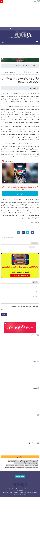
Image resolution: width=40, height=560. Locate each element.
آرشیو (10, 29)
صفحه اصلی (34, 66)
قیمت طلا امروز (10, 465)
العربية (34, 29)
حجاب (32, 247)
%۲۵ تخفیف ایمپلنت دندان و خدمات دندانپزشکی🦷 (20, 268)
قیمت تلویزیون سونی (13, 461)
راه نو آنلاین (29, 461)
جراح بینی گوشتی (26, 463)
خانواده (18, 66)
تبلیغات (13, 29)
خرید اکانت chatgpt (10, 467)
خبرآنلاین (20, 35)
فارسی (37, 29)
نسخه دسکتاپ (20, 476)
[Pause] (4, 181)
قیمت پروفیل (28, 467)
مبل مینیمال (34, 463)
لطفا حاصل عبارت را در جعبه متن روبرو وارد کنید (25, 306)
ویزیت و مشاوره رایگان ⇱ (20, 275)
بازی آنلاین (23, 461)
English (30, 29)
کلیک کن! (20, 194)
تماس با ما (20, 29)
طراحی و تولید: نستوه (19, 495)
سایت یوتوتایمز (20, 467)
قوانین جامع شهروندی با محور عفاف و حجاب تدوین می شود (20, 80)
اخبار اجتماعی (25, 66)
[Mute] (7, 181)
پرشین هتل (17, 463)
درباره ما (16, 29)
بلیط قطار (35, 467)
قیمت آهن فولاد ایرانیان (31, 465)
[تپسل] (2, 59)
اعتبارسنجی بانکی (19, 465)
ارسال (4, 314)
